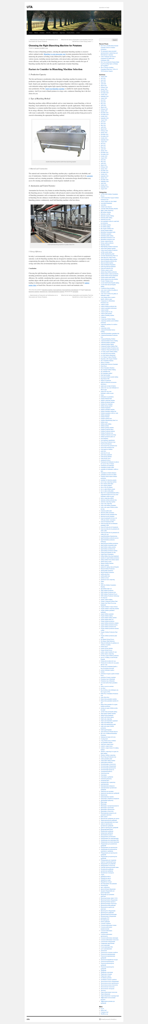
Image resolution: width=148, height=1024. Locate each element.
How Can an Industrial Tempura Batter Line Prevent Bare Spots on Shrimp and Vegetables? (110, 63)
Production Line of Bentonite (108, 681)
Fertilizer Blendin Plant (106, 398)
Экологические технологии (107, 987)
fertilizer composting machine (108, 400)
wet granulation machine (106, 742)
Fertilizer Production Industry (108, 431)
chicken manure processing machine (109, 279)
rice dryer (103, 688)
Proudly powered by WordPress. (109, 1019)
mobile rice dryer (105, 578)
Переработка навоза (106, 878)
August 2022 (104, 158)
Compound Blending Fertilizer (108, 339)
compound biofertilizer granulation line (110, 333)
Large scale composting (106, 503)
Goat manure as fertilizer (106, 449)
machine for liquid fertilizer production (110, 558)
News (102, 583)
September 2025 (105, 96)
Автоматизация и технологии (108, 764)
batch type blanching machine (55, 89)
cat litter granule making (106, 252)
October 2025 (104, 94)
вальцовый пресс (105, 780)
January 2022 (104, 169)
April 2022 (103, 163)
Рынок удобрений (105, 921)
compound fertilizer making (107, 344)
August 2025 (104, 98)
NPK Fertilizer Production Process (109, 594)
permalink (75, 291)
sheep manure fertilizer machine (108, 713)
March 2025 (104, 107)
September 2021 (105, 176)
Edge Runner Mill (105, 378)
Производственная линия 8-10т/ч (109, 898)
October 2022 (104, 156)
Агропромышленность (106, 771)
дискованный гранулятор (107, 800)
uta (47, 48)
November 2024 (105, 114)
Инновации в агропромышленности (110, 806)
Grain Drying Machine (106, 456)
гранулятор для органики (107, 791)
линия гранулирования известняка (109, 822)
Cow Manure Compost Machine (108, 357)
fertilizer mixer (104, 422)
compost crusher (105, 304)
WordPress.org (104, 1014)
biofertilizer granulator (106, 234)
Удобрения (103, 970)
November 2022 (105, 154)
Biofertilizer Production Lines (108, 239)
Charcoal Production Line (107, 268)
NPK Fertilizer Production (107, 590)
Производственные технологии (108, 903)
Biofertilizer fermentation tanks (108, 232)
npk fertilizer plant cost (106, 588)
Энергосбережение (105, 994)
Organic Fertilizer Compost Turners (109, 606)
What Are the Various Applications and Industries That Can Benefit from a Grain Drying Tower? (77, 40)
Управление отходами (106, 974)
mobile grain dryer (105, 574)
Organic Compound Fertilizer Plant (109, 601)
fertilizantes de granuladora (107, 397)
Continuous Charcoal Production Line (110, 349)
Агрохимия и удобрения (107, 777)
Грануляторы (104, 795)
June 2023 (103, 145)
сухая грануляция (105, 945)
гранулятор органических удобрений (110, 793)
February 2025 (104, 109)
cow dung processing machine (108, 353)
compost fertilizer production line (108, 306)
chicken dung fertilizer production (109, 272)
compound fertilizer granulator (108, 342)
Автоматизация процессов (107, 769)
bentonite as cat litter (105, 214)
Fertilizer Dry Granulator (107, 404)
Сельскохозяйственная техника (108, 925)
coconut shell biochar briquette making (110, 283)
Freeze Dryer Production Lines (108, 442)
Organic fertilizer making (107, 616)
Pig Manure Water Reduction (108, 641)
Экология (103, 990)
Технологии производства (107, 961)
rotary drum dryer (105, 697)
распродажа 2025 (105, 918)
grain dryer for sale (105, 453)
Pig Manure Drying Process (107, 639)
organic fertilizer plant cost (107, 619)
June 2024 (103, 123)
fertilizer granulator (105, 415)
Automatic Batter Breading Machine (109, 208)
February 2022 (104, 167)
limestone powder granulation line (109, 514)
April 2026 (103, 83)
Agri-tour (62, 33)
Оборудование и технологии (108, 865)
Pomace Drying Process (106, 650)
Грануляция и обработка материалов (110, 798)
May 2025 (103, 103)
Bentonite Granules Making (107, 216)
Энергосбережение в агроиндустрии (110, 996)
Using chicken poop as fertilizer (108, 740)
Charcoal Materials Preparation (108, 264)
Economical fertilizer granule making (109, 377)
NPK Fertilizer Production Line (108, 592)
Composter (103, 317)
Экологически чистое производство (110, 983)
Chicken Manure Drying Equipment (109, 275)
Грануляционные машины (107, 796)
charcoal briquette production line (109, 261)
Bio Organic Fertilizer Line (107, 228)
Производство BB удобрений (108, 905)
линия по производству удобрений (109, 827)
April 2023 (103, 149)
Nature (102, 581)
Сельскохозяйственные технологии (109, 939)
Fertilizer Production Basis (107, 429)
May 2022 (103, 161)
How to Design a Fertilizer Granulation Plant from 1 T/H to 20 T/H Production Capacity (109, 69)
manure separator (105, 565)
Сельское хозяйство (106, 923)
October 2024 (104, 116)
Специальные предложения (107, 943)
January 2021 (104, 178)
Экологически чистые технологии (109, 985)
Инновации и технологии (107, 811)
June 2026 (103, 80)
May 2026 (103, 82)
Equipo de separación (106, 380)
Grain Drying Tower (106, 458)
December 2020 (104, 179)
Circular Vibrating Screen (107, 281)
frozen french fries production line (109, 445)
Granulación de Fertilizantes (107, 465)
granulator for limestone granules (108, 480)
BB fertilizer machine (106, 212)
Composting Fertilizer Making (108, 319)
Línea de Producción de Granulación (109, 527)
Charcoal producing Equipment (108, 266)
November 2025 (105, 93)
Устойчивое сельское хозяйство (109, 979)
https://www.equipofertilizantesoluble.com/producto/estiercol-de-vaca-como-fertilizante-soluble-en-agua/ (110, 494)
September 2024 (105, 118)
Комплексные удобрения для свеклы (110, 818)
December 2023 (104, 134)
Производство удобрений (107, 912)
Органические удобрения (107, 869)
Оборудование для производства (109, 847)
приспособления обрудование (108, 889)
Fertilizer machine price (106, 418)
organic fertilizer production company (110, 623)
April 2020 (103, 183)
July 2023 (103, 143)
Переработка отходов (106, 882)
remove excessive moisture (107, 686)
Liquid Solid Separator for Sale (108, 552)
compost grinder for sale (106, 311)
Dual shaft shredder (105, 375)
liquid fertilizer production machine (109, 550)
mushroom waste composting (108, 579)
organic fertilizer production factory (109, 625)
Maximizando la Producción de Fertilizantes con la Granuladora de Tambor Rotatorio (43, 40)
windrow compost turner (107, 746)
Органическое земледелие (107, 872)
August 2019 (104, 188)
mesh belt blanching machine (56, 291)
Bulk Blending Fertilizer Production (109, 246)
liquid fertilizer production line (108, 549)
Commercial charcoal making (108, 288)
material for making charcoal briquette (110, 567)
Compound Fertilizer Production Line (110, 348)
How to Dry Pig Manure (107, 487)
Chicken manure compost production (109, 273)
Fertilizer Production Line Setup (108, 435)
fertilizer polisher (105, 425)
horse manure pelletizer (106, 485)
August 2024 (104, 120)
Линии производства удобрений (109, 820)
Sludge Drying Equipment (107, 715)
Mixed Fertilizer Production (107, 572)
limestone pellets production (107, 512)
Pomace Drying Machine (107, 648)
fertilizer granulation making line (108, 411)
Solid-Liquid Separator (106, 730)
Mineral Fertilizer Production (108, 568)
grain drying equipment (106, 454)
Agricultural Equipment (106, 203)
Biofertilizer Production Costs (108, 237)
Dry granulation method (106, 373)
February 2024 (104, 131)
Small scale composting (106, 719)
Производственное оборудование (109, 900)
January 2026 (104, 89)
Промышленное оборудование (108, 916)
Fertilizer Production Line (107, 433)
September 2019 (105, 187)
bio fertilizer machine (106, 225)
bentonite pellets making (106, 217)
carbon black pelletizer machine (108, 248)
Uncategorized (104, 739)
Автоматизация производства (108, 768)
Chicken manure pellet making (108, 277)
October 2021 (104, 174)
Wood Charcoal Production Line (108, 757)
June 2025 (103, 102)
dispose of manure (105, 362)
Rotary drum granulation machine (109, 699)
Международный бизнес (107, 829)
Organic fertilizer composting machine (110, 608)
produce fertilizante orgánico (107, 670)
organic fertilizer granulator (107, 614)
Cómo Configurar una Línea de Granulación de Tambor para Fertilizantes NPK (108, 58)
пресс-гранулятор (105, 887)
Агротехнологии (105, 773)
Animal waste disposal (106, 207)
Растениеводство (105, 920)
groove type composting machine (108, 482)
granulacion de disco (106, 460)
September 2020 (105, 181)
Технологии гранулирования (108, 954)
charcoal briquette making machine (109, 259)
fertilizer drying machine (106, 406)
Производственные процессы (108, 901)
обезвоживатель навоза (106, 834)
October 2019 (104, 185)
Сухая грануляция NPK (107, 947)
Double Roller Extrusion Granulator (109, 364)
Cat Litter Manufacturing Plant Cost (109, 255)
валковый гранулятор (106, 778)
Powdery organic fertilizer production (110, 655)
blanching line (44, 291)
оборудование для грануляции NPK (110, 840)
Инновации (103, 804)
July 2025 (103, 100)
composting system (105, 328)
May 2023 (103, 147)
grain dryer (103, 451)
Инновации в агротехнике (107, 807)
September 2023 (105, 140)
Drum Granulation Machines (107, 368)
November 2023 (105, 136)
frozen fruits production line (107, 447)
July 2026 (103, 78)
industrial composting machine (108, 501)
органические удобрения (107, 871)
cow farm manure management (108, 355)
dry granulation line (105, 371)
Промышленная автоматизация (109, 914)
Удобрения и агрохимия (107, 972)
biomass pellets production (107, 243)
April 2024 (103, 127)
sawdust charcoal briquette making (109, 711)
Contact (42, 33)
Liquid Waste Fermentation (107, 554)
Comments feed (104, 1012)
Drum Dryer (104, 366)
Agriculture (103, 205)
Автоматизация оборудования (108, 766)
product (102, 672)
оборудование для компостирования (110, 842)
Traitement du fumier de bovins (108, 737)
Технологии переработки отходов (109, 959)
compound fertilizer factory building (109, 340)
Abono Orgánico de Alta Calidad (108, 201)
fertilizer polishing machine (107, 427)
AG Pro (48, 33)
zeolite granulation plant (106, 758)
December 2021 (104, 170)
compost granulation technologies (109, 308)
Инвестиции (104, 802)
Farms (102, 395)
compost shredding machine (107, 315)
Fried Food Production (106, 444)
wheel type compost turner (107, 744)
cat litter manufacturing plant (107, 254)
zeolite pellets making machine (108, 760)
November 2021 (105, 172)
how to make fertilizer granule (108, 489)
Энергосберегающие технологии (109, 992)
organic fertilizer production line (108, 626)
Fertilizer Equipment (105, 407)
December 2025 (104, 91)
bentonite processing (106, 219)
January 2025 (104, 111)
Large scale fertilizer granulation (108, 505)
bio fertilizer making (105, 226)
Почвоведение (104, 885)
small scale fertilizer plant (107, 722)
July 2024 (103, 121)
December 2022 (104, 152)
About (36, 33)
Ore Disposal (104, 597)
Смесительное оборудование (108, 941)
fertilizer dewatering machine (107, 402)
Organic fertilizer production (107, 621)
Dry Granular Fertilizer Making (108, 369)
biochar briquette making (107, 230)
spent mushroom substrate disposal (109, 731)
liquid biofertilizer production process (110, 538)
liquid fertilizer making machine (108, 547)
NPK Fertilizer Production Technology (110, 596)
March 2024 (104, 129)
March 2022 (104, 165)
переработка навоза (106, 876)
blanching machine (47, 290)
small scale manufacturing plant (108, 724)
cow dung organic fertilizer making (109, 351)
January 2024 (104, 132)
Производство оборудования (108, 910)
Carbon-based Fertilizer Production (109, 250)
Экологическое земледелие (107, 988)
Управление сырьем (106, 976)
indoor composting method (107, 498)
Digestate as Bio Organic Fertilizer (109, 359)
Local (78, 33)
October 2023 (104, 138)
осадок (102, 874)
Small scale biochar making (107, 717)
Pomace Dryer (104, 646)
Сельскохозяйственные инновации (109, 938)
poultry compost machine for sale (109, 652)
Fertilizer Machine (105, 416)
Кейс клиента (104, 816)
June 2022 (103, 159)
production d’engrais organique (108, 677)
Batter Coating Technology (107, 210)
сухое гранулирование (106, 948)
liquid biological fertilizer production (109, 543)
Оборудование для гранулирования (110, 838)
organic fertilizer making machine (109, 617)
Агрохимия (104, 775)
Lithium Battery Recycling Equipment (110, 556)
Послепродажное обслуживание (109, 883)
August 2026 (104, 76)
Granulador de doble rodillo (107, 467)
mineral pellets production (107, 570)
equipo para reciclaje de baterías (108, 386)
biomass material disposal (107, 241)
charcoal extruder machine (107, 263)
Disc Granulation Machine (107, 360)
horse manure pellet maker (107, 483)
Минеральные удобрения (107, 831)
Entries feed (103, 1010)
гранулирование (105, 784)
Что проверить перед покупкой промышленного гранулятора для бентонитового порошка (109, 52)
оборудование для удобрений (108, 863)
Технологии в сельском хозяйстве (109, 952)
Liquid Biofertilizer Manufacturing (109, 536)
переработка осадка (106, 880)
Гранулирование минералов (108, 786)
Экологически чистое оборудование (110, 981)
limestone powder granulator (107, 516)
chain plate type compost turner (108, 257)
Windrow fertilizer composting (108, 755)
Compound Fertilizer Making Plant (109, 346)
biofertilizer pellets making (107, 235)
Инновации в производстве (107, 809)
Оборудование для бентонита (108, 836)
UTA (30, 7)
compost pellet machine (106, 313)
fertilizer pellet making (106, 424)
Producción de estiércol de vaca (108, 661)
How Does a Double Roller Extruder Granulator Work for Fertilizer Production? (109, 47)
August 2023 (104, 141)
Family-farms (70, 33)
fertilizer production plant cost (108, 436)
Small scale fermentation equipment (109, 720)
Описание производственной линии (110, 867)
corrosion (90, 176)
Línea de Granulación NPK (107, 521)
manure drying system (106, 561)
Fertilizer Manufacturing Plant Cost (109, 420)
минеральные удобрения (107, 833)
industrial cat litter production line (109, 500)
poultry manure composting (107, 654)
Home (30, 33)
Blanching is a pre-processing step (54, 54)
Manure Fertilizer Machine (107, 563)
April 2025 (103, 105)
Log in (102, 1008)
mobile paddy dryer (105, 576)
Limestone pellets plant (106, 511)
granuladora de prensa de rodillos (109, 474)
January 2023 (104, 150)
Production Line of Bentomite (108, 679)
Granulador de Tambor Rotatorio (108, 473)
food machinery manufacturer (70, 290)
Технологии (104, 950)
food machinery (57, 290)
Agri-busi (55, 33)
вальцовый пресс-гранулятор (108, 782)
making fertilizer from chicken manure (110, 559)
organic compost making (106, 599)
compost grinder (105, 310)
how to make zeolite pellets (107, 491)
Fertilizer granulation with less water (109, 413)
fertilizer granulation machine (108, 409)
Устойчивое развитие (106, 977)
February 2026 (104, 87)
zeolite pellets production (107, 762)
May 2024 (103, 125)
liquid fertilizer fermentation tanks (109, 545)
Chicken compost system (107, 270)
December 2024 (104, 112)
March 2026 (104, 85)
